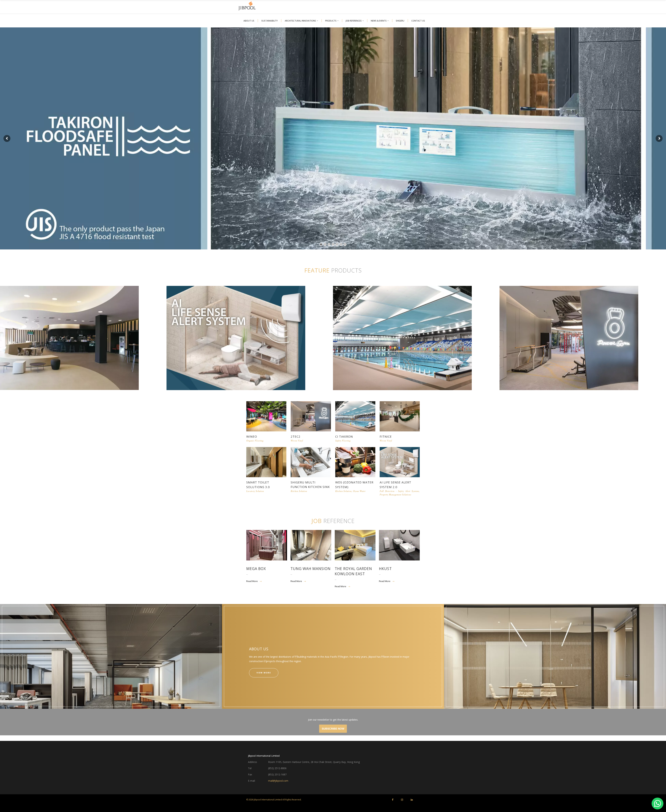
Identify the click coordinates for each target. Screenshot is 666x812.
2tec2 (295, 437)
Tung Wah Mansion (311, 568)
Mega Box (256, 568)
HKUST (385, 568)
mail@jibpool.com (278, 780)
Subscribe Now (333, 728)
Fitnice (386, 437)
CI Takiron (344, 437)
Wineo (251, 437)
